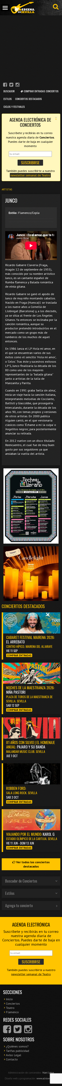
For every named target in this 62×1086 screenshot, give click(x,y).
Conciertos (13, 1003)
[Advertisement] (31, 47)
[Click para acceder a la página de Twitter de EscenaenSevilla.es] (11, 85)
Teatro (10, 1008)
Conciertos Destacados (28, 99)
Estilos (7, 99)
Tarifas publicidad (17, 1051)
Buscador (9, 91)
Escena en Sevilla (22, 7)
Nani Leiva (48, 1072)
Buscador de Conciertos (21, 881)
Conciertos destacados (23, 606)
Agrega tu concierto (19, 905)
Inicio (9, 999)
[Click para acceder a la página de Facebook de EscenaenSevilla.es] (5, 85)
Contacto (12, 1059)
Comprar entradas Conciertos (41, 91)
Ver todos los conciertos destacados (33, 864)
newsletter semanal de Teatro (30, 175)
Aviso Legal (13, 1055)
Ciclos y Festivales (14, 106)
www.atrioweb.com (47, 1078)
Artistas (7, 189)
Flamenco (12, 1012)
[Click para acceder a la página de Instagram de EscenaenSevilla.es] (17, 85)
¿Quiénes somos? (17, 1046)
